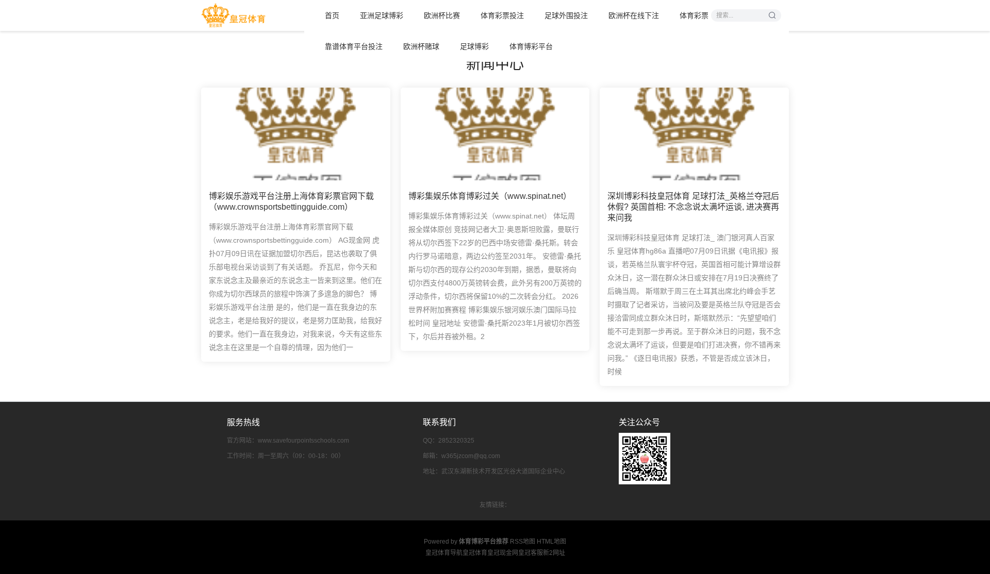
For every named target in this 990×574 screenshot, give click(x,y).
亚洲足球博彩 (381, 15)
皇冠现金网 (502, 552)
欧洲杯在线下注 (633, 15)
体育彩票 (694, 15)
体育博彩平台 (531, 46)
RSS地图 (522, 541)
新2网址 (554, 552)
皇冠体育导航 (444, 552)
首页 (332, 15)
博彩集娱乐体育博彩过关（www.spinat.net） (489, 196)
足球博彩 (474, 46)
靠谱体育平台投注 (354, 46)
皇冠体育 (475, 552)
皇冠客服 (530, 552)
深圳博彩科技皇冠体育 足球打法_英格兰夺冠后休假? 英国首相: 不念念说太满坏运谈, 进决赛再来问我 (693, 207)
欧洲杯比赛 (442, 15)
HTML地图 (551, 541)
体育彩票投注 (502, 15)
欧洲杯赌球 (421, 46)
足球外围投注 (566, 15)
